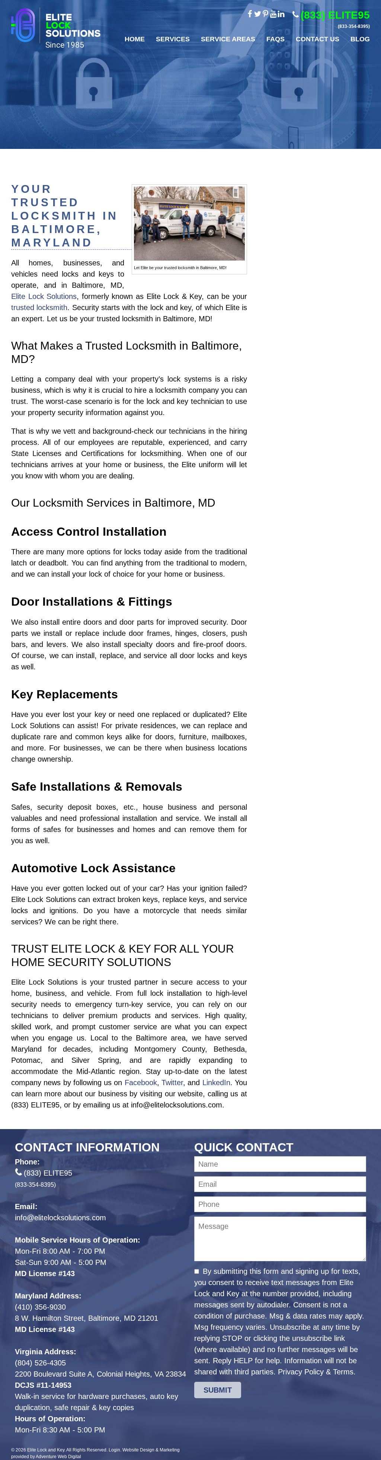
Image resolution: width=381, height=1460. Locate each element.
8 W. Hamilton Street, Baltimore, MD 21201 (86, 1318)
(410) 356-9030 (40, 1307)
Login (114, 1450)
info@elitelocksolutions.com (60, 1218)
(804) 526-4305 (40, 1363)
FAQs (275, 39)
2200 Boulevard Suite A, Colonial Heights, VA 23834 (100, 1374)
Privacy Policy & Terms (315, 1372)
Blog (360, 39)
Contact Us (317, 39)
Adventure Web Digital (58, 1456)
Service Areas (228, 39)
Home (135, 39)
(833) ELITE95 (335, 19)
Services (173, 39)
